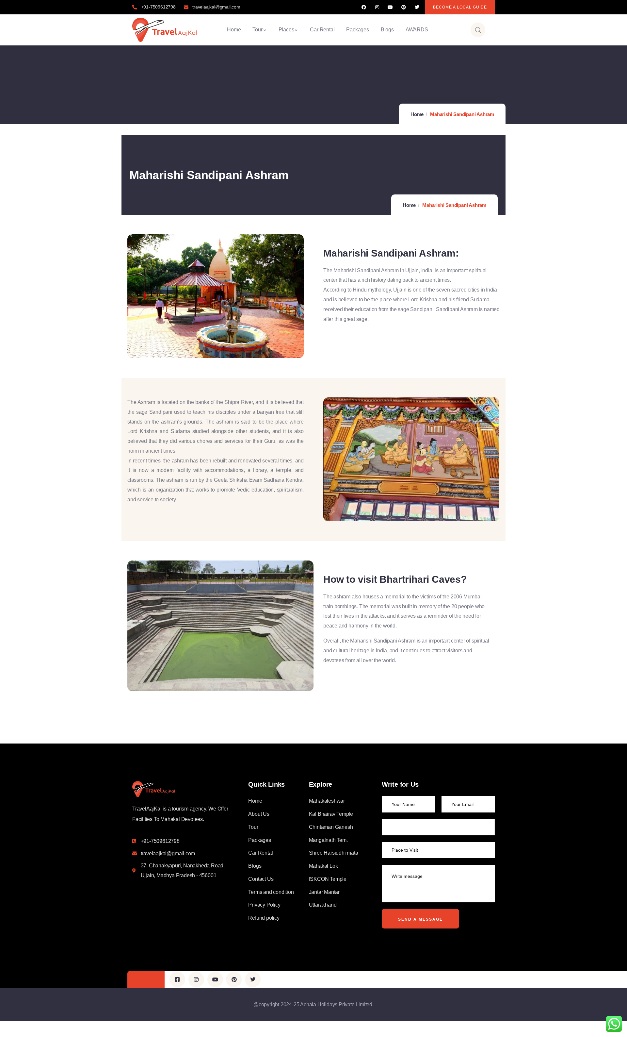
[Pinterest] (404, 7)
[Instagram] (377, 7)
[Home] (164, 30)
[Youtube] (390, 7)
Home (417, 114)
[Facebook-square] (177, 979)
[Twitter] (417, 7)
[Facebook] (364, 7)
